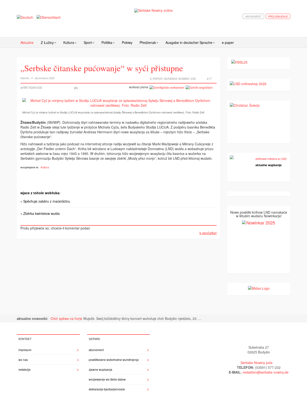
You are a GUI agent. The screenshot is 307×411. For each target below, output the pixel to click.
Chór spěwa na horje (67, 318)
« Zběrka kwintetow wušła (40, 213)
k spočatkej (208, 232)
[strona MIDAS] (259, 287)
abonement (253, 16)
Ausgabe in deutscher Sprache (188, 42)
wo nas (23, 360)
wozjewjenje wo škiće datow (107, 379)
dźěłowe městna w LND (271, 159)
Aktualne (27, 42)
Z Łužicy (47, 42)
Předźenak (148, 42)
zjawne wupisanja (100, 369)
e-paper (228, 42)
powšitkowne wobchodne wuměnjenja (114, 360)
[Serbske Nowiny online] (153, 10)
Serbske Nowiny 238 (180, 78)
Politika (106, 42)
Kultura (68, 42)
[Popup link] (118, 103)
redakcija (24, 369)
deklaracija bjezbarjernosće (107, 389)
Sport (88, 42)
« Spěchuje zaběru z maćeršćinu (45, 201)
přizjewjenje (278, 16)
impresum (24, 350)
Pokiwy (127, 42)
